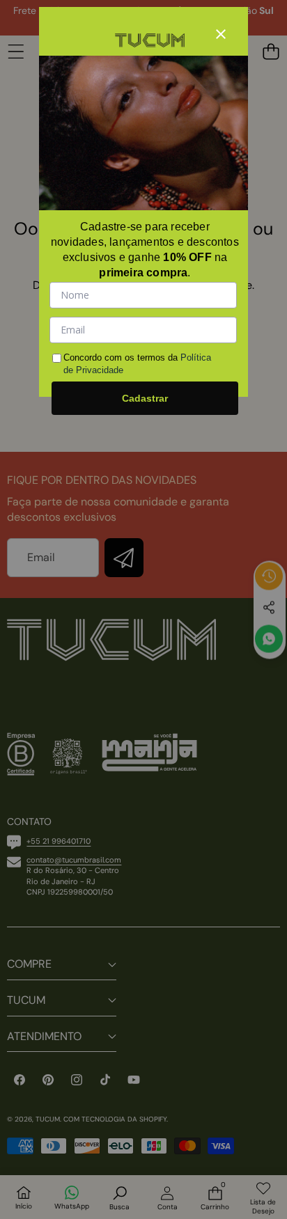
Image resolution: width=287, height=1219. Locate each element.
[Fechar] (221, 34)
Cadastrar (145, 398)
